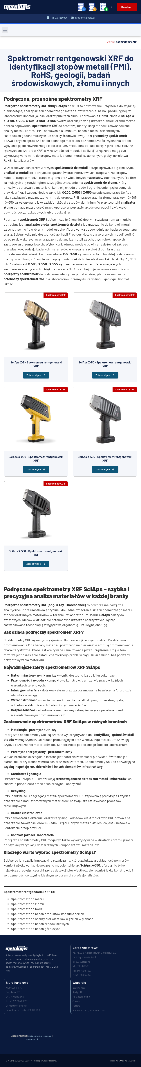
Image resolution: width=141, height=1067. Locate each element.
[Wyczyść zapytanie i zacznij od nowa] (81, 7)
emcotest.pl (32, 1039)
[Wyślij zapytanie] (104, 7)
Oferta (110, 41)
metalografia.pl (35, 1035)
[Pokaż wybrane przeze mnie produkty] (92, 7)
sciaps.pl (48, 1035)
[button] (5, 30)
